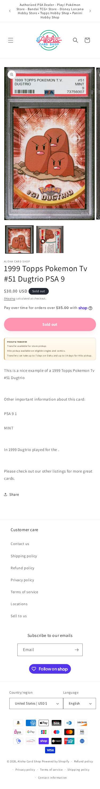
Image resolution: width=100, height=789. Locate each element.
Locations (19, 603)
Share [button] (14, 494)
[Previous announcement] (10, 11)
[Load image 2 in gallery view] (50, 240)
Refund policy (22, 568)
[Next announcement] (90, 11)
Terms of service (24, 591)
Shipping (9, 298)
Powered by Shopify (55, 761)
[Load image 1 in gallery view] (19, 240)
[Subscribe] (76, 650)
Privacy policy (22, 579)
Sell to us (19, 615)
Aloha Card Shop (29, 761)
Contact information (52, 777)
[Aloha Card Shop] (49, 40)
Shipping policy (24, 556)
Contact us (20, 543)
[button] (11, 40)
